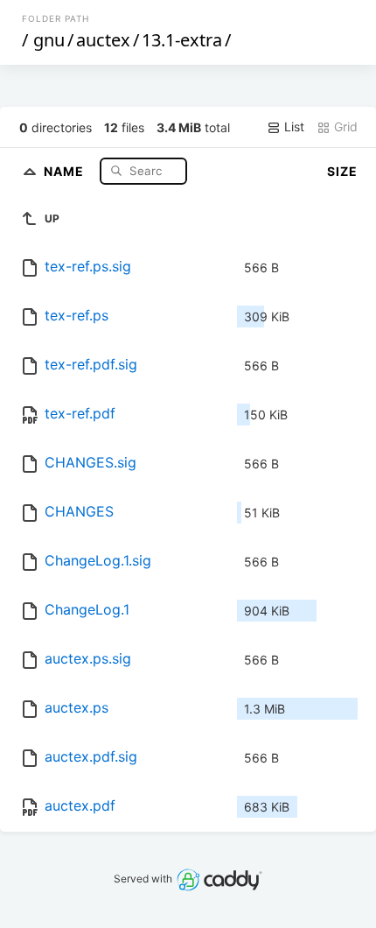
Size (342, 171)
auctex (103, 40)
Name (65, 170)
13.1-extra (182, 40)
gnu (49, 40)
